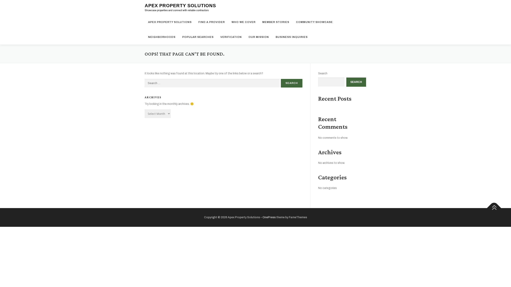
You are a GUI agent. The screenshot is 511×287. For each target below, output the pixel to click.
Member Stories (275, 22)
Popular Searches (198, 37)
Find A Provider (211, 22)
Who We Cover (244, 22)
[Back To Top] (494, 208)
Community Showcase (314, 22)
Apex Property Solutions (180, 5)
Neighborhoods (161, 37)
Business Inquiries (292, 37)
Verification (231, 37)
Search (322, 73)
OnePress (269, 217)
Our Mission (259, 37)
